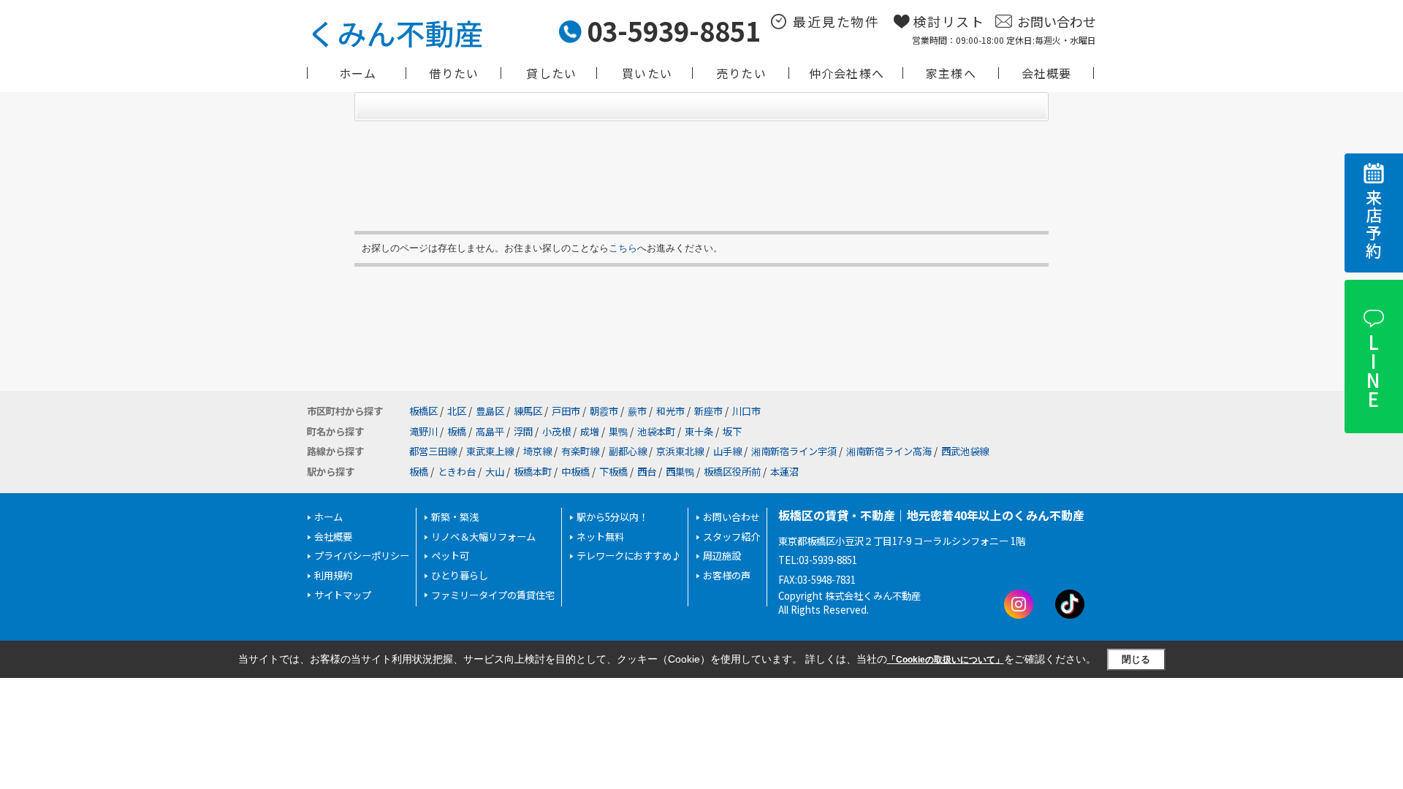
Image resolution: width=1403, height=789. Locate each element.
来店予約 (1373, 224)
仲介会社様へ (846, 73)
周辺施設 (722, 556)
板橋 (456, 431)
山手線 (727, 451)
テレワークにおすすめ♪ (629, 556)
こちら (623, 248)
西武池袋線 (965, 451)
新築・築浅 (455, 517)
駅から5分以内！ (612, 517)
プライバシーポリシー (361, 556)
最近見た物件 (836, 21)
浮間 (523, 431)
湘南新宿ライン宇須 (794, 451)
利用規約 (333, 575)
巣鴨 (618, 431)
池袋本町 (656, 431)
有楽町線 (580, 451)
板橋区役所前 (732, 472)
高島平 (490, 431)
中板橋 (575, 472)
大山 (494, 472)
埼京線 (537, 451)
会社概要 (1047, 73)
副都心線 (628, 451)
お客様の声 (726, 575)
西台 (646, 472)
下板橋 (613, 472)
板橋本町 (533, 472)
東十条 (699, 431)
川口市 (746, 411)
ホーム (358, 73)
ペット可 (450, 556)
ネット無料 (600, 537)
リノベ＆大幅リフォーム (483, 537)
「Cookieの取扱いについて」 (945, 660)
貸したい (551, 73)
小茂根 (556, 431)
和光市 (670, 411)
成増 (589, 431)
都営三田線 (433, 451)
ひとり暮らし (459, 575)
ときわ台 (457, 472)
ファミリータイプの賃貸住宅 (493, 595)
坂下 (732, 431)
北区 (456, 411)
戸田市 (566, 411)
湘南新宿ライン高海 (889, 451)
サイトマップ (342, 595)
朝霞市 (604, 411)
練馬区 (528, 411)
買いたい (647, 73)
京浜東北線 (680, 451)
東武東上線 (490, 451)
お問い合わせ (1056, 21)
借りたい (454, 73)
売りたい (741, 73)
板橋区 (423, 411)
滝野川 (423, 431)
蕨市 (637, 411)
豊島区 (490, 411)
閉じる (1136, 659)
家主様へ (951, 73)
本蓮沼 (784, 472)
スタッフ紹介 (731, 537)
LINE (1372, 370)
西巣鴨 (680, 472)
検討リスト (949, 21)
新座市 (708, 411)
